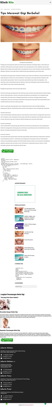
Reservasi (45, 405)
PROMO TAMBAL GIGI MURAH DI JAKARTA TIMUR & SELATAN (29, 218)
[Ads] (25, 202)
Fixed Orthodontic (28, 240)
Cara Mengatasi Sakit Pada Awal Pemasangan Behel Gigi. (30, 210)
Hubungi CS (6, 405)
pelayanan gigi (19, 286)
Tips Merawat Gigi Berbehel (20, 13)
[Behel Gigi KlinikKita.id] (7, 2)
